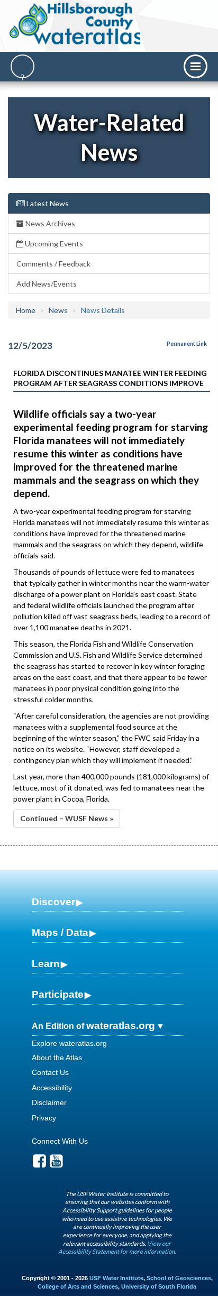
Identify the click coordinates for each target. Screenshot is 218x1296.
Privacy (44, 1118)
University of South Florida (158, 1286)
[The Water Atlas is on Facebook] (39, 1164)
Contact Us (50, 1072)
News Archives (49, 223)
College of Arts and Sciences (78, 1286)
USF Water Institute (116, 1278)
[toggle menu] (195, 66)
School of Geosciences (179, 1278)
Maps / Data (60, 932)
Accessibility (52, 1087)
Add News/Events (46, 283)
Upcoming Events (53, 243)
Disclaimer (49, 1102)
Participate (58, 994)
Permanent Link (187, 344)
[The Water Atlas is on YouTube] (56, 1164)
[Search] (22, 66)
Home (25, 310)
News (58, 310)
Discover (53, 901)
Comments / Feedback (53, 263)
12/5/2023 (30, 345)
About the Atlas (57, 1057)
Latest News (47, 203)
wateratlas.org (120, 1025)
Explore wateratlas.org (69, 1043)
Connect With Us (60, 1141)
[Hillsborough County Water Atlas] (76, 23)
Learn (46, 963)
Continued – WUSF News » (66, 818)
